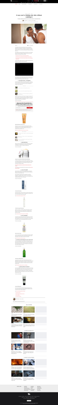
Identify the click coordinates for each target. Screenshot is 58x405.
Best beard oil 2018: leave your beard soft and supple (22, 55)
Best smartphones (33, 389)
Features (34, 20)
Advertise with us (32, 397)
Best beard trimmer (18, 292)
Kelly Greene (26, 20)
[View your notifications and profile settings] (42, 1)
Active (25, 2)
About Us (33, 396)
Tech (23, 2)
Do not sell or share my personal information (29, 398)
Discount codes (39, 390)
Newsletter (32, 45)
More (35, 2)
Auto (33, 2)
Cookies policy (27, 397)
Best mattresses (32, 390)
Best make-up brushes (18, 296)
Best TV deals (38, 389)
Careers (35, 397)
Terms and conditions (36, 396)
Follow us (29, 45)
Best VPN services (26, 390)
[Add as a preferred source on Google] (29, 400)
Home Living (28, 2)
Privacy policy (23, 397)
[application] (24, 69)
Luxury (31, 2)
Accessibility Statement (21, 396)
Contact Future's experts (28, 396)
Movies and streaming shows (27, 389)
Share (16, 45)
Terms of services (23, 109)
